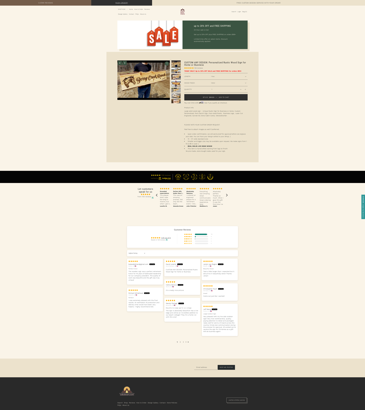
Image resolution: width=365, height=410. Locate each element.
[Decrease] (240, 89)
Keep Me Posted (226, 367)
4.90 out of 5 (166, 238)
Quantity (188, 89)
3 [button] (183, 342)
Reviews (132, 403)
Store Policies (172, 403)
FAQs (119, 405)
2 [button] (180, 342)
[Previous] (120, 63)
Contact (163, 403)
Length (187, 76)
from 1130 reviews (144, 197)
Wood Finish (189, 83)
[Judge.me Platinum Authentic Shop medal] (186, 177)
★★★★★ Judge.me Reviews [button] (363, 207)
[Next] (125, 63)
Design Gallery (153, 403)
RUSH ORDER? (121, 3)
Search (120, 403)
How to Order (141, 403)
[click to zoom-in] (167, 63)
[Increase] (245, 89)
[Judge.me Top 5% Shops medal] (210, 177)
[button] (189, 68)
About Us (125, 405)
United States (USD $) (237, 400)
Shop (126, 403)
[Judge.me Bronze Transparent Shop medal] (194, 177)
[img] (145, 194)
